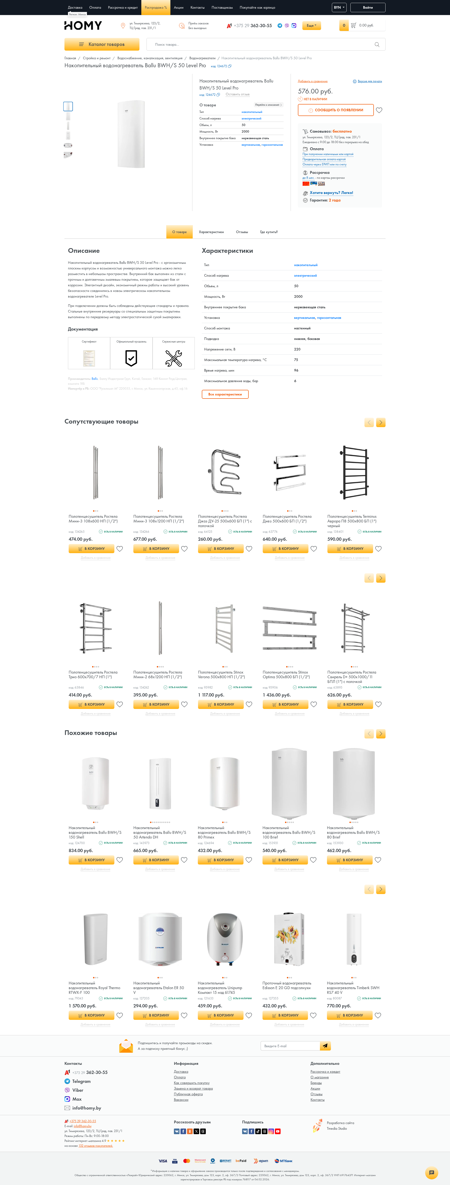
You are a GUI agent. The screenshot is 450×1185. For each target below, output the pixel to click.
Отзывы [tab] (242, 231)
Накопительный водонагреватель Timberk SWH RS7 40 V (353, 987)
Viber (77, 1090)
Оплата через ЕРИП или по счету (324, 164)
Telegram (81, 1081)
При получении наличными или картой (328, 154)
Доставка (181, 1071)
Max (77, 1099)
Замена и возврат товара (193, 1088)
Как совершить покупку (192, 1082)
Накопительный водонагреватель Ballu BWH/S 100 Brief (288, 832)
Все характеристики (225, 394)
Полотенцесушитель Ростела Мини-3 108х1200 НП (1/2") (158, 519)
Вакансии (181, 1099)
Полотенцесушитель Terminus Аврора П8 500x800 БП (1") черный (351, 521)
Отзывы (316, 1094)
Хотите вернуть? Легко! (331, 192)
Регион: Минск (77, 14)
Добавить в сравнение (313, 81)
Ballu (95, 378)
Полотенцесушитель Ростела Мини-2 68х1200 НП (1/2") (157, 674)
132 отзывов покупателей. (96, 1146)
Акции (315, 1088)
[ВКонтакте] (245, 1131)
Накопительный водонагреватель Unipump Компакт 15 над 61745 (220, 987)
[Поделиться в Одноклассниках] (190, 1131)
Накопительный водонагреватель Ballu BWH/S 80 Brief (353, 832)
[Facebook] (251, 1131)
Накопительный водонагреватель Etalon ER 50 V (158, 987)
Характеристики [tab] (211, 231)
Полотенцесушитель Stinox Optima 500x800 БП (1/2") (286, 674)
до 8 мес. (309, 177)
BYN (338, 7)
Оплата (180, 1077)
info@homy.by (86, 1108)
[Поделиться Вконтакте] (177, 1131)
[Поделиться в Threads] (203, 1131)
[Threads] (264, 1131)
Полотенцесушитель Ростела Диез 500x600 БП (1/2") (287, 519)
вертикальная (251, 144)
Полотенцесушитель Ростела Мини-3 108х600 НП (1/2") (93, 519)
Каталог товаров (106, 44)
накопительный (252, 112)
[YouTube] (278, 1131)
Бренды (316, 1082)
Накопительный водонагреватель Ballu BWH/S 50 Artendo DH (159, 832)
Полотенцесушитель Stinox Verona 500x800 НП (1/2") (221, 674)
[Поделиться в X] (196, 1131)
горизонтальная (272, 144)
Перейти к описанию (267, 105)
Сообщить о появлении (338, 110)
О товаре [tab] (179, 231)
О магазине (320, 1077)
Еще (310, 25)
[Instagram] (271, 1131)
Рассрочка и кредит (325, 1071)
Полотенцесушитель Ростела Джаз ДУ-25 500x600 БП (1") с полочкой (225, 521)
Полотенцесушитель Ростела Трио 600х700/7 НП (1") (93, 674)
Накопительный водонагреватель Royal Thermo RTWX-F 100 (94, 987)
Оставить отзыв (238, 94)
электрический (251, 118)
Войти (368, 7)
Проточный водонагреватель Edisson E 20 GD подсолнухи (286, 985)
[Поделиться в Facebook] (183, 1131)
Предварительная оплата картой (324, 159)
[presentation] (369, 422)
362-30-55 (253, 25)
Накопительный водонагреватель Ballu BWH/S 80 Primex (224, 832)
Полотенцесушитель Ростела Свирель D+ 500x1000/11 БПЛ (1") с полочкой (351, 676)
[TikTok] (258, 1131)
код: (219, 66)
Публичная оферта (188, 1094)
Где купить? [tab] (269, 231)
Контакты (318, 1099)
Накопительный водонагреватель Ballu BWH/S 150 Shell (95, 832)
